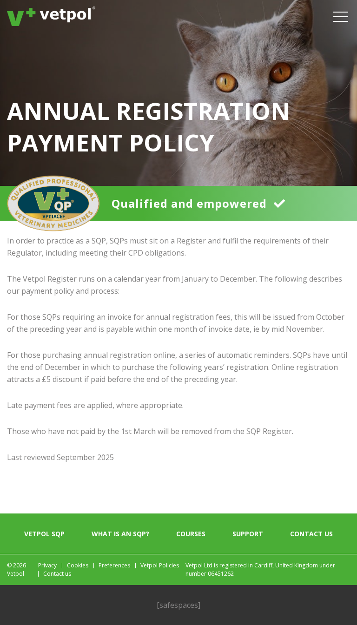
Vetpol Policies (159, 565)
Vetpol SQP (44, 533)
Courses (190, 533)
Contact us (311, 533)
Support (247, 533)
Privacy (47, 565)
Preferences (114, 565)
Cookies (77, 565)
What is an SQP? (120, 533)
